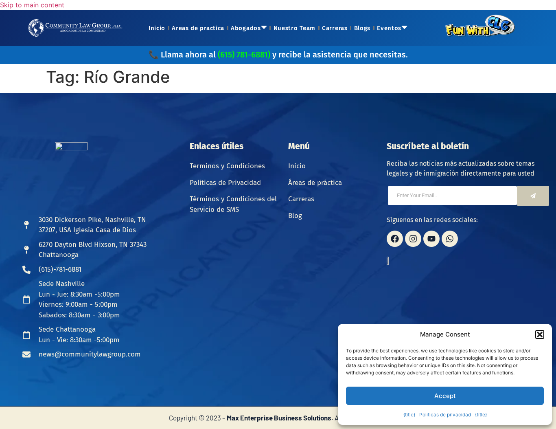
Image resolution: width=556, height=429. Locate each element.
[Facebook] (395, 239)
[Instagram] (413, 239)
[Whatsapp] (450, 239)
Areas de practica (198, 28)
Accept (445, 396)
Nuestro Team (294, 28)
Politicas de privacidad (445, 414)
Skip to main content (32, 5)
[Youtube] (431, 239)
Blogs (362, 28)
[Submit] (533, 196)
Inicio (157, 28)
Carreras (335, 28)
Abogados (246, 28)
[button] (540, 334)
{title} (409, 414)
